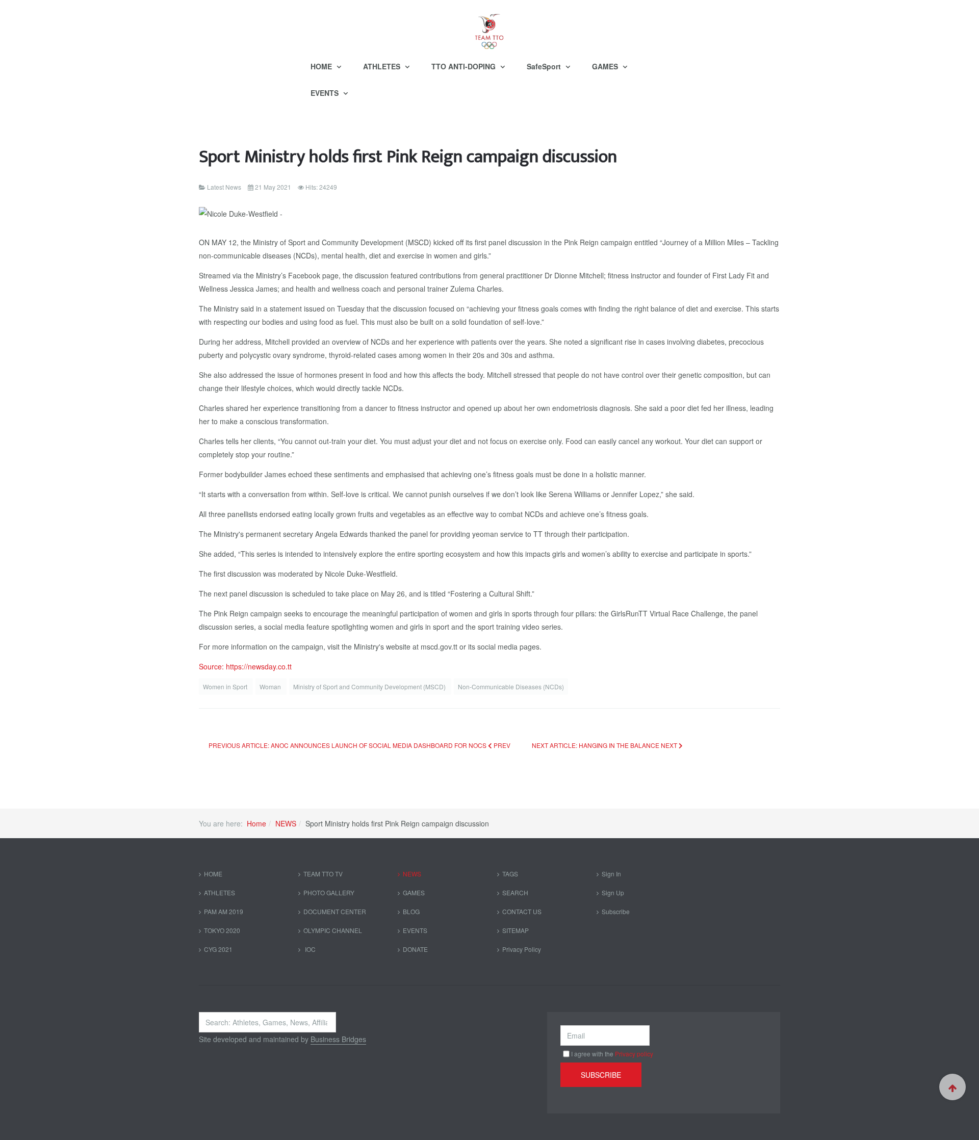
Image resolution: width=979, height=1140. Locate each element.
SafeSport (545, 66)
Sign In (611, 873)
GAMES (606, 66)
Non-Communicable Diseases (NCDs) (511, 686)
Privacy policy (634, 1053)
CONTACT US (522, 911)
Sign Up (613, 892)
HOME (322, 66)
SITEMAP (515, 930)
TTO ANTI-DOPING (464, 66)
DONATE (415, 949)
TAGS (510, 873)
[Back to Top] (952, 1087)
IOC (309, 949)
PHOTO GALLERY (328, 892)
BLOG (411, 911)
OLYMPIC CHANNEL (332, 930)
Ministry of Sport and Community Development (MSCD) (370, 686)
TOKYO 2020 (222, 930)
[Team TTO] (489, 26)
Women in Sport (226, 686)
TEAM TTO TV (323, 873)
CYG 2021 (218, 949)
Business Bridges (338, 1039)
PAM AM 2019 (223, 911)
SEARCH (515, 892)
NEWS (285, 823)
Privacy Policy (521, 949)
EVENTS (326, 93)
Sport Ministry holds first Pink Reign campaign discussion (408, 157)
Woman (271, 686)
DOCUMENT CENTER (334, 911)
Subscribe (616, 911)
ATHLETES (382, 66)
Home (256, 823)
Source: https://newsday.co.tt (245, 666)
